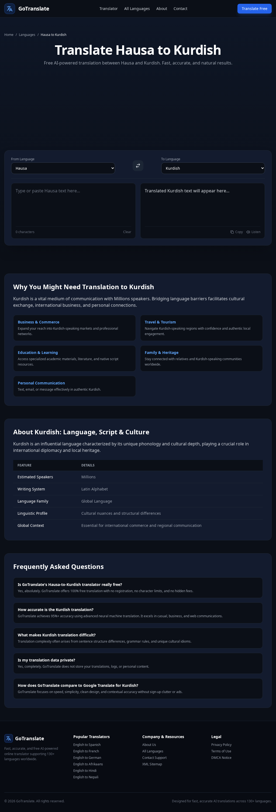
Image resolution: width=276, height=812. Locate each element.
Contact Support (154, 757)
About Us (149, 744)
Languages (27, 35)
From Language (22, 159)
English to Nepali (85, 777)
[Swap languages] (138, 165)
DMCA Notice (221, 757)
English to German (87, 757)
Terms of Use (221, 751)
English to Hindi (84, 770)
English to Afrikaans (88, 764)
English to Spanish (87, 744)
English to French (86, 751)
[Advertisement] (138, 104)
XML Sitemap (152, 764)
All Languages (137, 8)
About (161, 8)
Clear (127, 232)
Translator (108, 8)
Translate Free (254, 8)
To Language (170, 159)
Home (8, 35)
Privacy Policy (221, 744)
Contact (180, 8)
